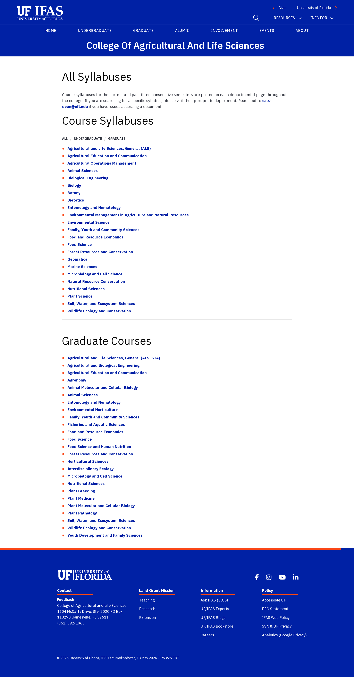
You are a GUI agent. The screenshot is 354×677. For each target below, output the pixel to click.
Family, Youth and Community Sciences (103, 229)
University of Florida (314, 7)
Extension (147, 617)
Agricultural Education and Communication (107, 155)
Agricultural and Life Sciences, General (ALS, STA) (113, 357)
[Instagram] (269, 576)
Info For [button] (318, 17)
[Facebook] (257, 576)
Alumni (182, 30)
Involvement (224, 30)
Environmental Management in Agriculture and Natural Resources (128, 214)
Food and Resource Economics (95, 236)
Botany (74, 192)
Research (147, 608)
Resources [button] (285, 17)
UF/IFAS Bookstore (217, 626)
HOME (50, 30)
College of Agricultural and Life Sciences (91, 605)
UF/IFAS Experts (215, 608)
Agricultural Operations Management (101, 163)
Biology (74, 185)
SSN (265, 626)
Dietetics (75, 200)
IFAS (104, 658)
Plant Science (80, 296)
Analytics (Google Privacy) (284, 634)
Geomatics (77, 259)
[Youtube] (283, 576)
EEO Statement (275, 608)
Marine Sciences (82, 266)
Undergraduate (95, 30)
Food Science (79, 244)
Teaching (147, 600)
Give (282, 7)
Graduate (143, 30)
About (302, 30)
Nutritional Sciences (86, 288)
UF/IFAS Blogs (213, 617)
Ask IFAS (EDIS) (214, 600)
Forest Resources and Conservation (100, 251)
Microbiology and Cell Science (95, 273)
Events (266, 30)
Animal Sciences (82, 170)
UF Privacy (282, 626)
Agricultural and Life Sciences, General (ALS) (109, 148)
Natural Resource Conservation (96, 281)
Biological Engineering (87, 177)
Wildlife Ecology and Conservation (99, 310)
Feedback (65, 599)
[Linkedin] (296, 576)
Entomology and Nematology (94, 207)
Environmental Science (88, 222)
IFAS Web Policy (275, 617)
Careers (207, 634)
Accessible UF (274, 600)
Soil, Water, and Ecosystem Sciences (101, 303)
